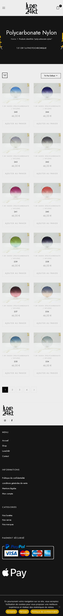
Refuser (24, 611)
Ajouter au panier (15, 123)
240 (47, 211)
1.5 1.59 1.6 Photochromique (31, 48)
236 (47, 311)
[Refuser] (59, 606)
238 (47, 261)
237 (15, 311)
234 (47, 361)
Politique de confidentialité (44, 611)
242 (47, 162)
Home (13, 39)
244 (47, 112)
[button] (57, 7)
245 (15, 112)
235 (15, 361)
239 (16, 261)
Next (34, 390)
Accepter (11, 611)
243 (16, 162)
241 (15, 211)
